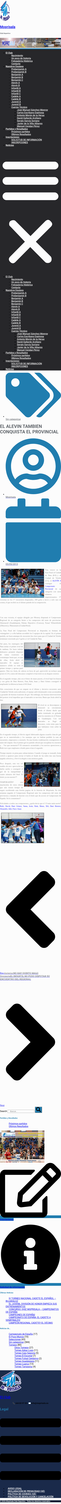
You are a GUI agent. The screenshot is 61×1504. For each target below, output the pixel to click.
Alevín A (15, 82)
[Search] (38, 1110)
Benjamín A (17, 74)
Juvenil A (16, 101)
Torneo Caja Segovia (24, 1353)
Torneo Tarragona (23, 1366)
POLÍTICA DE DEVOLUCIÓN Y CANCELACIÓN (30, 1496)
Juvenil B (16, 104)
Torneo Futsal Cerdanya (26, 1358)
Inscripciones (12, 137)
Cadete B (16, 99)
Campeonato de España (21, 1334)
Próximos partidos (20, 131)
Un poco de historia (21, 58)
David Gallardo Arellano (29, 118)
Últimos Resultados (21, 134)
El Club (9, 52)
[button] (30, 211)
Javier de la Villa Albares (29, 123)
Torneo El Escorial (23, 1355)
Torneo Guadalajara (24, 1361)
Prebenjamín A (19, 69)
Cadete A (16, 96)
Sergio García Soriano (28, 120)
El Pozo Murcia (16, 1336)
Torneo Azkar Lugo (23, 1350)
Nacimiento (17, 55)
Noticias (10, 145)
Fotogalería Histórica (22, 61)
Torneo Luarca (21, 1364)
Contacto (15, 63)
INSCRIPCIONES (19, 142)
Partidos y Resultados (17, 129)
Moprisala (7, 27)
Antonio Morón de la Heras (30, 115)
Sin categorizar (13, 419)
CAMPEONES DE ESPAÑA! (22, 1314)
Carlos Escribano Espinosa (30, 112)
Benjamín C (17, 80)
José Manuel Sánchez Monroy (32, 110)
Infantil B (16, 91)
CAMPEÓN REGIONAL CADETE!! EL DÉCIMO (31, 1323)
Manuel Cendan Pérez (28, 126)
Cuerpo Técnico (19, 107)
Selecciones (15, 1339)
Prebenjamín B (18, 72)
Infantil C (16, 93)
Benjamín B (17, 77)
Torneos (13, 1345)
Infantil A (16, 88)
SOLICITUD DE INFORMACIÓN (26, 139)
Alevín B (15, 85)
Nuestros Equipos (15, 66)
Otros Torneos (21, 1347)
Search (3, 1111)
